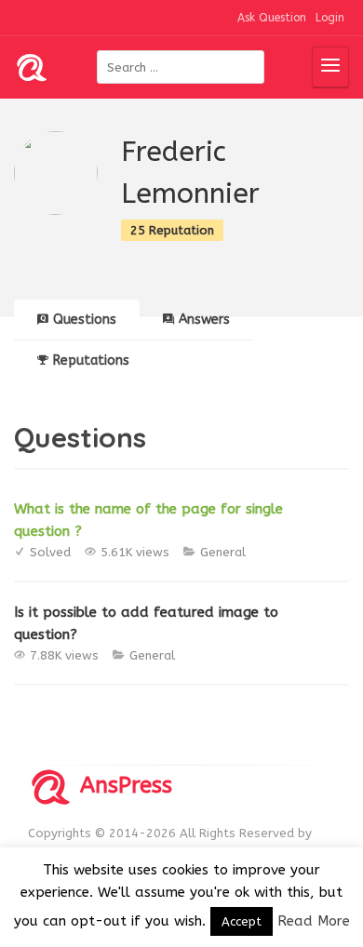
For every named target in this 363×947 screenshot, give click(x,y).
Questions (84, 319)
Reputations (91, 360)
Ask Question (271, 17)
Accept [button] (242, 921)
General (223, 552)
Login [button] (330, 17)
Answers (204, 319)
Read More (313, 921)
